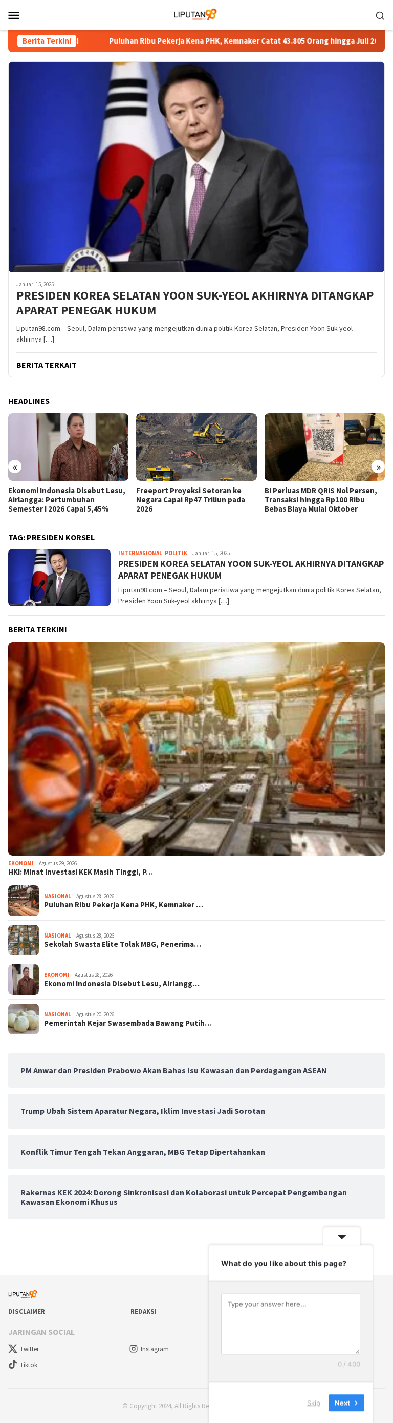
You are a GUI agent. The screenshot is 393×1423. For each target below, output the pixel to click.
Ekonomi (21, 863)
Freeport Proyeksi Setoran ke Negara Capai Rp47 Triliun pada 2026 (190, 500)
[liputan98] (196, 13)
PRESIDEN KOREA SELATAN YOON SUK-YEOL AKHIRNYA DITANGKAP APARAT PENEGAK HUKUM (195, 303)
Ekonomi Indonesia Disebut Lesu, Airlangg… (122, 983)
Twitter (29, 1349)
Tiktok (28, 1365)
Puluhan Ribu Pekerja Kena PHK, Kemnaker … (123, 904)
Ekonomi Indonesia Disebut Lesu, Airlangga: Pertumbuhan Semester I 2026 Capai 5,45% (66, 500)
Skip (313, 1402)
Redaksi (143, 1311)
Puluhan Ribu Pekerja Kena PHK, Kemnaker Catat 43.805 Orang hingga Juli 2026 (215, 41)
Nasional (57, 896)
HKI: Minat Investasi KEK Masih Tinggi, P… (80, 872)
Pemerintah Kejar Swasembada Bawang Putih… (128, 1023)
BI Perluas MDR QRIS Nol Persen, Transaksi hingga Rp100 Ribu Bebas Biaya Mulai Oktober (321, 500)
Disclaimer (26, 1311)
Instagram (155, 1349)
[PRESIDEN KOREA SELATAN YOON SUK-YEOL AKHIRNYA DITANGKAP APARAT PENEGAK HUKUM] (196, 166)
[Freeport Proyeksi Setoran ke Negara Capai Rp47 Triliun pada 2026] (196, 447)
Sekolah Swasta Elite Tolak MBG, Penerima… (122, 944)
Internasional (140, 553)
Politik (176, 553)
